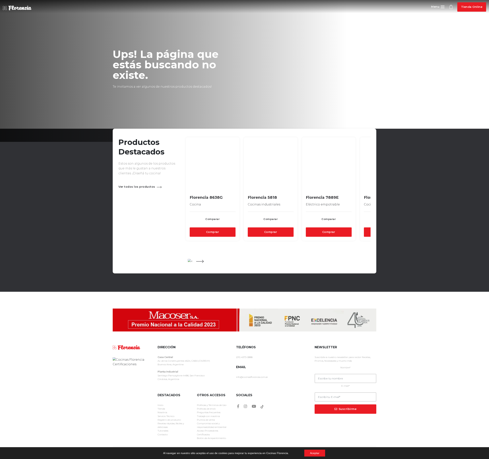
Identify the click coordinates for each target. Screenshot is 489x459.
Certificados (203, 434)
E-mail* (345, 385)
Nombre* (345, 367)
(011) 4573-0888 (244, 357)
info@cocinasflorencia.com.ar (252, 377)
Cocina (195, 204)
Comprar (212, 232)
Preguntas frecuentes (208, 412)
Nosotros (162, 412)
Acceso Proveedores (207, 430)
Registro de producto (169, 419)
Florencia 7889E (322, 197)
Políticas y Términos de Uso (211, 405)
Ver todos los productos (137, 186)
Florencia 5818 (262, 197)
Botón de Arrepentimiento (211, 438)
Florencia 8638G (206, 197)
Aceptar (314, 453)
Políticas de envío (206, 408)
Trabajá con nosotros (208, 416)
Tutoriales (163, 430)
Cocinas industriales (264, 204)
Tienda (161, 408)
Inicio (160, 405)
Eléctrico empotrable (323, 204)
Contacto (163, 434)
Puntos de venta (206, 419)
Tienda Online (472, 7)
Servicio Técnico (166, 416)
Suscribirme (348, 409)
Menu (435, 6)
